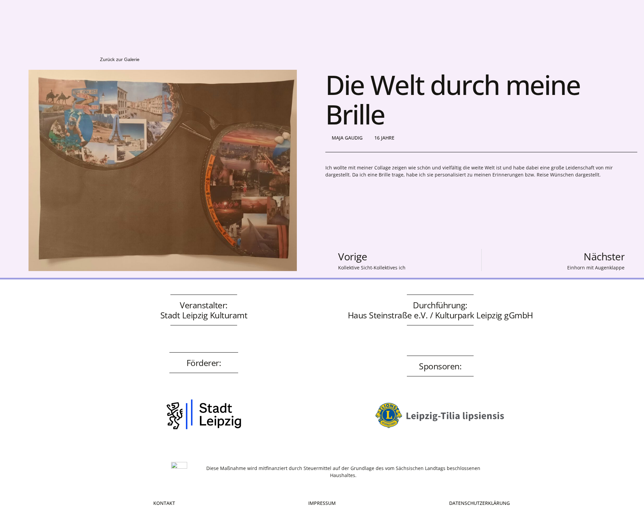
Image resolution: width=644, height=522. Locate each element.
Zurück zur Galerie (120, 59)
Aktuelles (162, 21)
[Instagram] (500, 19)
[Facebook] (482, 19)
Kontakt (199, 21)
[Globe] (519, 19)
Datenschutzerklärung (479, 503)
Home (129, 21)
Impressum (322, 503)
